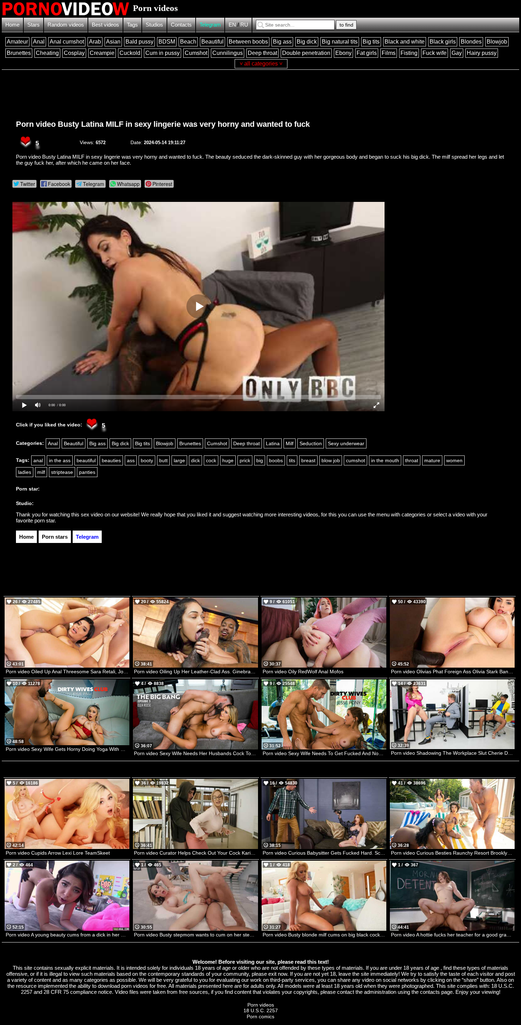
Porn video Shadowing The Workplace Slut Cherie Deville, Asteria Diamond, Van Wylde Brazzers (453, 753)
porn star (44, 520)
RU (244, 25)
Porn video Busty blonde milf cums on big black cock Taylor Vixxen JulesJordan (324, 935)
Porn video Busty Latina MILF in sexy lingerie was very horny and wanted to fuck (163, 124)
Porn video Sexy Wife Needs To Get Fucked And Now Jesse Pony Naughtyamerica (324, 753)
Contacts (181, 25)
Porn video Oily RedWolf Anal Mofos (303, 671)
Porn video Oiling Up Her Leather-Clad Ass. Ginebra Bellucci (196, 671)
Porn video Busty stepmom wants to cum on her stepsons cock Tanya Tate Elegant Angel (196, 935)
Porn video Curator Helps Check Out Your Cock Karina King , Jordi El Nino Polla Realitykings (196, 853)
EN (232, 25)
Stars (33, 25)
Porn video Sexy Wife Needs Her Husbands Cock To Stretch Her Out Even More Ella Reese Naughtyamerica (196, 753)
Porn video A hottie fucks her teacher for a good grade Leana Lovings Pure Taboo (453, 935)
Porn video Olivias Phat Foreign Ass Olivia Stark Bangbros (453, 671)
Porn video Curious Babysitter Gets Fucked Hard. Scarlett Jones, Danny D (324, 853)
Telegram (210, 25)
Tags (132, 25)
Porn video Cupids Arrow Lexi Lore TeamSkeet (58, 853)
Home (12, 25)
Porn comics (260, 1016)
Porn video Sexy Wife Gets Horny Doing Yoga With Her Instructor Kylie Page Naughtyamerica (67, 749)
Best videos (105, 25)
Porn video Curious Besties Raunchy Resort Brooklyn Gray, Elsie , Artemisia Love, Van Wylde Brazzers (453, 853)
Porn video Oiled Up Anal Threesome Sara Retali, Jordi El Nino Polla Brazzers (67, 671)
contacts (430, 992)
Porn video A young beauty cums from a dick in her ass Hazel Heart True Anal (67, 935)
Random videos (65, 25)
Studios (154, 25)
